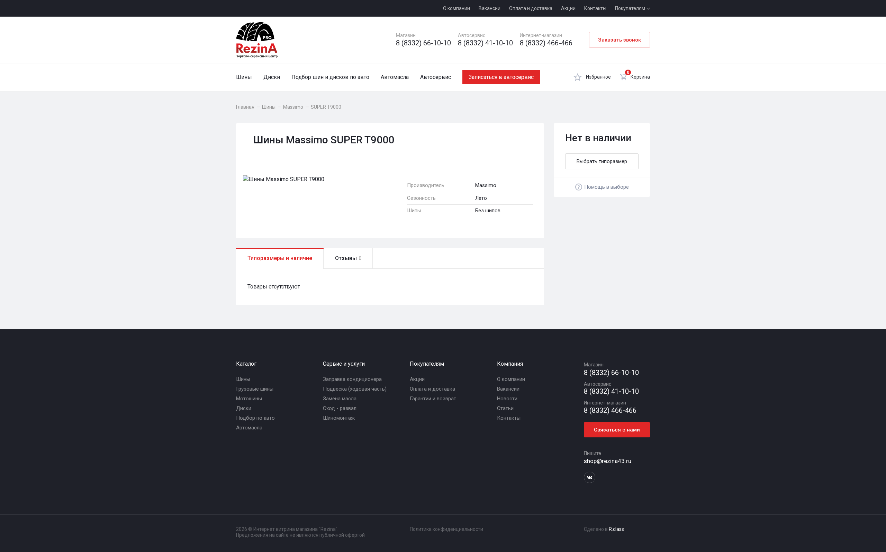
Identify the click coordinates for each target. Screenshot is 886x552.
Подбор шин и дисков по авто (330, 77)
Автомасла (395, 77)
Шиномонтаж (339, 418)
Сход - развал (339, 408)
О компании (456, 8)
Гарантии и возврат (433, 398)
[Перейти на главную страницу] (257, 40)
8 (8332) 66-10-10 (423, 43)
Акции (568, 8)
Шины (244, 77)
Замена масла (339, 398)
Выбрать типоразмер (602, 161)
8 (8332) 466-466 (546, 43)
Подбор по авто (255, 418)
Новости (507, 398)
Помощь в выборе (606, 187)
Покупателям (630, 8)
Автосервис (435, 77)
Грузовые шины (254, 389)
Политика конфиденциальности (446, 529)
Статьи (505, 408)
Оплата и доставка (530, 8)
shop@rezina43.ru (607, 460)
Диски (271, 77)
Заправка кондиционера (352, 379)
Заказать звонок (619, 40)
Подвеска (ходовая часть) (355, 389)
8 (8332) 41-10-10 (485, 43)
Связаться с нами (617, 430)
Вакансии (489, 8)
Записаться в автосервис (501, 77)
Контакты (595, 8)
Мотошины (249, 398)
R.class (616, 529)
